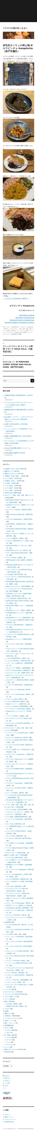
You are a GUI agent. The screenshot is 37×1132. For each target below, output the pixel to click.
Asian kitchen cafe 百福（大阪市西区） (18, 908)
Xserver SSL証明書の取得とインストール (17, 448)
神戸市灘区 (23, 332)
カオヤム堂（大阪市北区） (14, 886)
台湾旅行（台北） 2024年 (13, 481)
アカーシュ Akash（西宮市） (15, 699)
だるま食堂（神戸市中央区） (15, 574)
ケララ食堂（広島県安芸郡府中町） (17, 816)
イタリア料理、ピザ (11, 996)
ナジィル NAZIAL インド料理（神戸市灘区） (20, 881)
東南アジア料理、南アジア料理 (14, 855)
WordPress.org (9, 1121)
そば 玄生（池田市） (12, 1004)
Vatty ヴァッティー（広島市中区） (17, 704)
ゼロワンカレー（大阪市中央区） (16, 852)
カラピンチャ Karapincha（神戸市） (17, 737)
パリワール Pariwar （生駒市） (15, 716)
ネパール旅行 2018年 (12, 488)
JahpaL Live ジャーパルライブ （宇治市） (19, 711)
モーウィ (17, 330)
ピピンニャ (29, 332)
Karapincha (17, 332)
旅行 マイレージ (10, 1023)
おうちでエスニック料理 (12, 992)
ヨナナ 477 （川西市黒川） (14, 814)
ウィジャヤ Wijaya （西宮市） (15, 792)
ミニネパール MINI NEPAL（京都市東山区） (20, 684)
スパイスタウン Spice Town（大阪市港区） (19, 644)
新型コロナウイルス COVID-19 (14, 1049)
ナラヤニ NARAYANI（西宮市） (16, 701)
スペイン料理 (9, 999)
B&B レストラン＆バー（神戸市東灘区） (18, 586)
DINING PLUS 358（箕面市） (15, 1006)
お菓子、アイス (9, 1020)
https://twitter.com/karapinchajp (24, 317)
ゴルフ (8, 1032)
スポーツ (7, 1028)
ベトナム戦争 (10, 1037)
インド (8, 1042)
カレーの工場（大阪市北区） (15, 836)
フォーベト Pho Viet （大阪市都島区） (18, 980)
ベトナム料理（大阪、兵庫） (13, 934)
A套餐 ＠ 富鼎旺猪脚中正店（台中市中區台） (18, 436)
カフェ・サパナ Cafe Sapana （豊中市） (19, 903)
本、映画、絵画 (9, 1035)
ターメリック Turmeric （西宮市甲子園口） (19, 509)
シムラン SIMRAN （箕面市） (15, 538)
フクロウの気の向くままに (15, 28)
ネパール (9, 1040)
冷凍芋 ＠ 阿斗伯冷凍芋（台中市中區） (17, 424)
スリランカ (9, 1044)
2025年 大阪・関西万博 (12, 493)
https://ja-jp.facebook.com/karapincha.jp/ (22, 320)
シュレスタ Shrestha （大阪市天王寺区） (19, 660)
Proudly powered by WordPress (26, 1128)
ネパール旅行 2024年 (12, 478)
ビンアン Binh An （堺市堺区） (16, 972)
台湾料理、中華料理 (11, 1016)
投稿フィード (9, 1117)
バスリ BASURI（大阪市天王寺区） (17, 598)
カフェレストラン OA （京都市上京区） (18, 672)
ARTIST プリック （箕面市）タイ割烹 (18, 905)
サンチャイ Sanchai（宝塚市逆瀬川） (18, 706)
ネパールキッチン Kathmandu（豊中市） (19, 689)
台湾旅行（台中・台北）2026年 (14, 469)
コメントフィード (10, 1119)
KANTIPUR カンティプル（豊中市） (17, 550)
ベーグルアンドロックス (12, 1018)
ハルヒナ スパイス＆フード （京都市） (18, 812)
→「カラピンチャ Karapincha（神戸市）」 (16, 298)
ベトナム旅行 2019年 (12, 485)
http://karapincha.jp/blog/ (26, 315)
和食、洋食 (8, 1001)
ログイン (7, 1114)
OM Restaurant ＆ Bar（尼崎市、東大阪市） (19, 560)
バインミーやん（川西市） (14, 982)
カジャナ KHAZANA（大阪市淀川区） (18, 879)
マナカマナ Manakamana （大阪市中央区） (19, 519)
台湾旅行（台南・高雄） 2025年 (15, 476)
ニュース (7, 1047)
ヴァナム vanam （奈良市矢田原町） (17, 809)
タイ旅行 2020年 (10, 483)
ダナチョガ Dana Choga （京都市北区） (18, 670)
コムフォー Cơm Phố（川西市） (16, 960)
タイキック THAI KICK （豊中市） (17, 915)
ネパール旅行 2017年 (12, 490)
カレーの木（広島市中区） (14, 824)
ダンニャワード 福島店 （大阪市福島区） (19, 668)
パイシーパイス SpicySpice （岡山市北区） (19, 819)
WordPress (8, 1052)
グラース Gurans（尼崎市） (14, 557)
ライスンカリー (7, 334)
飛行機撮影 (8, 1025)
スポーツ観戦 (10, 1030)
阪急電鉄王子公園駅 (16, 334)
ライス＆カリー (10, 332)
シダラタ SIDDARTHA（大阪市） (16, 658)
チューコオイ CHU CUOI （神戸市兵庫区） (19, 946)
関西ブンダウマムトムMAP (13, 473)
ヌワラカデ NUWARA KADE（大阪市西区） (19, 768)
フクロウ (7, 327)
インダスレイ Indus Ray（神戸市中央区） (19, 838)
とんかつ (7, 1008)
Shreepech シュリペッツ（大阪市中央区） (19, 639)
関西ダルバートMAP (11, 471)
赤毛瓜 (12, 330)
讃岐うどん (8, 1013)
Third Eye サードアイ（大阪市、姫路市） (19, 610)
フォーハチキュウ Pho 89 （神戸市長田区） (19, 941)
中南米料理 (8, 922)
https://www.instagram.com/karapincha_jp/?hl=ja (19, 322)
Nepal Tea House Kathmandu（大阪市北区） (20, 514)
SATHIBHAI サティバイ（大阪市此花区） (19, 617)
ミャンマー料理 (9, 989)
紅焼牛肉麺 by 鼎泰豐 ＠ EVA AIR (15, 453)
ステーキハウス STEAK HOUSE (15, 994)
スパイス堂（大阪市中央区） (15, 857)
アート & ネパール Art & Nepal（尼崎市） (19, 708)
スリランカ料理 (24, 330)
